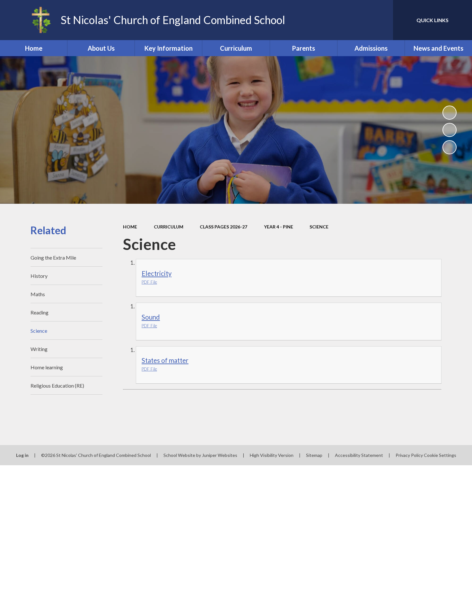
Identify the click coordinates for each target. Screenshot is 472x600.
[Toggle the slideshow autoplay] (449, 113)
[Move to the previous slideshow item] (449, 130)
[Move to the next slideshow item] (449, 147)
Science (319, 226)
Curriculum (168, 226)
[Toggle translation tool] (359, 20)
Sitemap (314, 455)
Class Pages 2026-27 (223, 226)
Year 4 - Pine (278, 226)
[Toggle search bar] (382, 20)
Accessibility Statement (359, 455)
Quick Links (432, 20)
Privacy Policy (409, 455)
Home (130, 226)
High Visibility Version (271, 455)
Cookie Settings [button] (440, 455)
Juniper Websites (219, 455)
